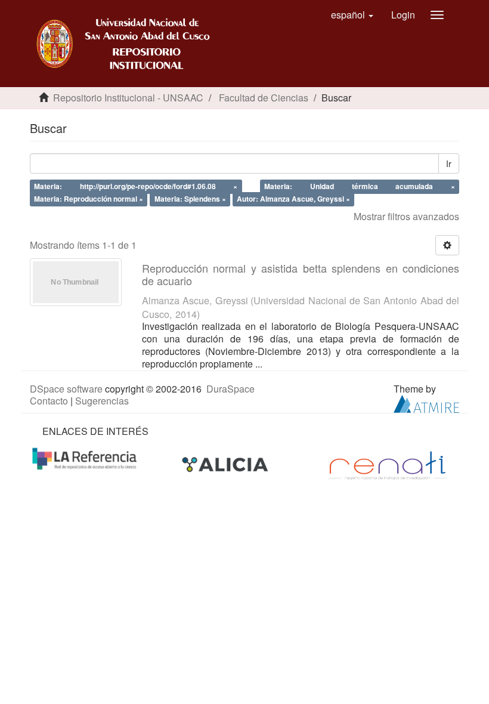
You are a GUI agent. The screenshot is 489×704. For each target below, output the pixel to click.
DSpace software (66, 389)
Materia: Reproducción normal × (88, 198)
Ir (448, 163)
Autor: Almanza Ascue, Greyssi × (293, 198)
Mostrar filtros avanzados (406, 216)
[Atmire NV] (426, 403)
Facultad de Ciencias (263, 97)
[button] (352, 15)
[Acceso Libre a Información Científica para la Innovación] (226, 464)
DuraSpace (230, 389)
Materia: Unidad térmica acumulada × (359, 186)
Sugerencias (102, 400)
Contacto (49, 400)
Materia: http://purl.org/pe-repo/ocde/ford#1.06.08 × (135, 186)
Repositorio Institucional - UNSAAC (128, 97)
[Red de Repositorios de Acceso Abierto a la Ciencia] (86, 458)
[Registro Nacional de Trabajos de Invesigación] (387, 464)
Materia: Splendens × (190, 198)
